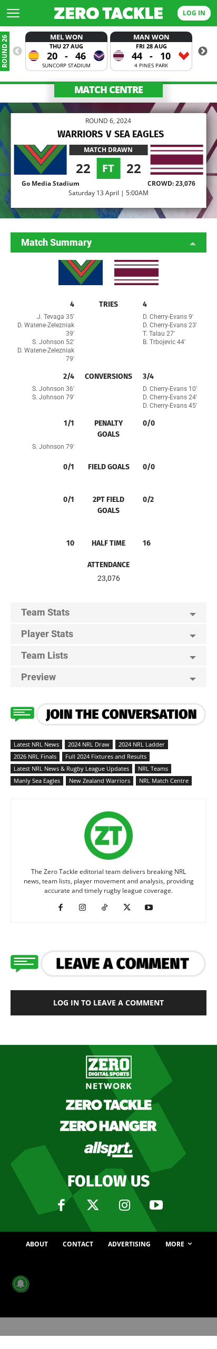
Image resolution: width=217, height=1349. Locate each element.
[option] (66, 51)
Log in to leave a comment (108, 1003)
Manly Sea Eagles (37, 780)
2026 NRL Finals (35, 756)
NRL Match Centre (164, 780)
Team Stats (45, 612)
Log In (194, 12)
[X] (131, 907)
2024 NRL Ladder (142, 744)
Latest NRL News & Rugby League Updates (71, 768)
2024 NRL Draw (89, 744)
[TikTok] (108, 907)
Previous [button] (17, 51)
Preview (38, 676)
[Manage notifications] (20, 1283)
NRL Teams (153, 768)
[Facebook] (64, 907)
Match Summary (56, 242)
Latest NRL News (36, 744)
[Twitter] (93, 1205)
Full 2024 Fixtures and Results (105, 756)
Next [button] (203, 51)
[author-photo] (108, 860)
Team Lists (44, 655)
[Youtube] (153, 907)
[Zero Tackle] (108, 13)
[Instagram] (86, 907)
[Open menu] (13, 13)
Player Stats (47, 633)
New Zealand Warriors (99, 780)
